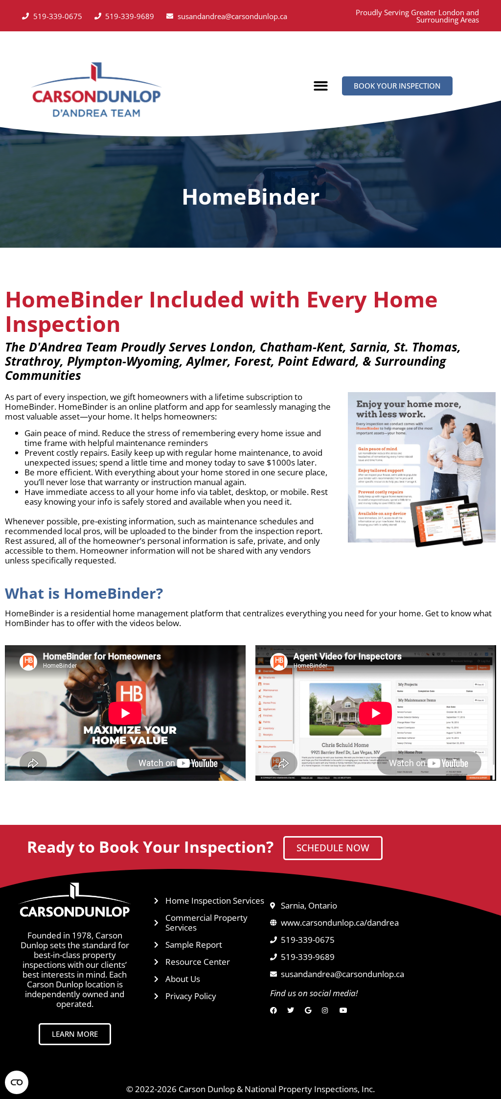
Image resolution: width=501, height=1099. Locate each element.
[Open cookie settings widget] (16, 1082)
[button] (320, 86)
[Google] (310, 1010)
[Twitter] (292, 1010)
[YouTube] (345, 1010)
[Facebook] (275, 1010)
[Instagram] (327, 1010)
